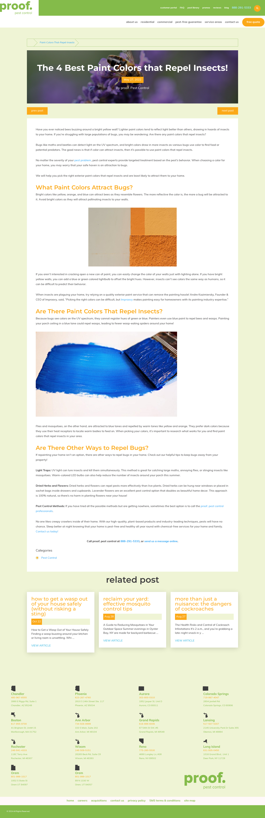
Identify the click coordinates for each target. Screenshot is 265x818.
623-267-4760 (83, 698)
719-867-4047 (211, 698)
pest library (193, 8)
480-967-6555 (19, 698)
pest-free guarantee (188, 22)
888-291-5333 (241, 7)
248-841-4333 (19, 750)
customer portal (168, 8)
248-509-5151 (83, 750)
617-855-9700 (19, 724)
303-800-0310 (147, 698)
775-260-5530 (147, 750)
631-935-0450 (211, 750)
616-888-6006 (147, 724)
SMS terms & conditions (164, 800)
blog (226, 8)
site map (189, 800)
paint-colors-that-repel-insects (57, 42)
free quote (253, 22)
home (70, 800)
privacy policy (137, 800)
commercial (164, 22)
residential (147, 22)
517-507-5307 (211, 724)
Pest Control (49, 558)
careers (82, 800)
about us (132, 22)
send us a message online (160, 541)
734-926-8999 (83, 724)
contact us (232, 22)
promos (206, 8)
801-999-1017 (19, 777)
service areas (213, 22)
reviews (217, 8)
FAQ (182, 8)
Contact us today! (47, 531)
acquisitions (99, 800)
